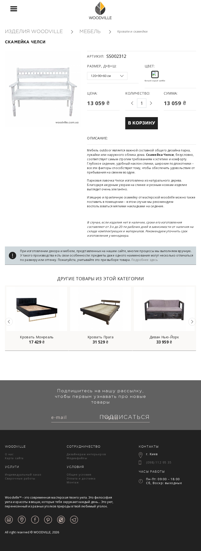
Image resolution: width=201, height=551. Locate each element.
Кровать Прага (101, 337)
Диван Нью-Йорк (164, 337)
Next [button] (192, 322)
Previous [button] (9, 322)
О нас (9, 454)
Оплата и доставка (81, 478)
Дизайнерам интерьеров (86, 454)
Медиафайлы (77, 458)
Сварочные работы (20, 478)
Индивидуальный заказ (23, 474)
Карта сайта (14, 458)
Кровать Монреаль (37, 337)
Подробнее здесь (144, 260)
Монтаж (73, 482)
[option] (37, 318)
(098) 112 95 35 (159, 462)
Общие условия (79, 474)
